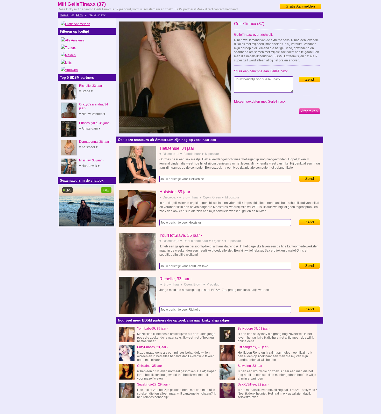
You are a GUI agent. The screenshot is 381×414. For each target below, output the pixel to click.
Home (64, 15)
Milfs (79, 15)
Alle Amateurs (74, 40)
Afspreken (309, 111)
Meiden (70, 55)
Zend (309, 79)
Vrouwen (71, 70)
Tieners (70, 47)
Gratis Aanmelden (300, 6)
